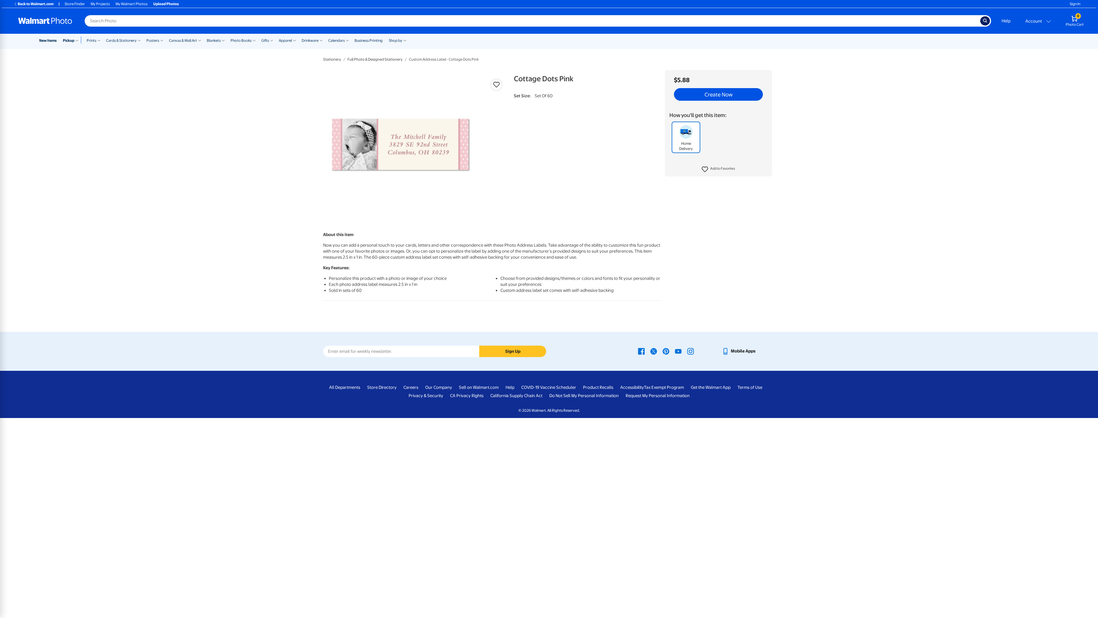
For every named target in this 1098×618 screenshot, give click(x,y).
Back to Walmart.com (35, 4)
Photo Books (241, 40)
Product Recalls (598, 387)
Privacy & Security (426, 395)
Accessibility (632, 387)
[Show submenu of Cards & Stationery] (139, 40)
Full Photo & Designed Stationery (375, 59)
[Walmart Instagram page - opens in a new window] (690, 351)
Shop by (395, 40)
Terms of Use (749, 387)
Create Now (719, 94)
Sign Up (512, 351)
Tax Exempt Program (664, 387)
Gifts (265, 40)
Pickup (68, 40)
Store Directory (382, 387)
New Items (48, 40)
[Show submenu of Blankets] (223, 40)
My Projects (100, 4)
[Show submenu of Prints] (99, 40)
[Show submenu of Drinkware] (321, 40)
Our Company (438, 387)
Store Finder (75, 4)
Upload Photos (166, 4)
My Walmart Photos (132, 4)
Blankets (214, 40)
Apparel (285, 40)
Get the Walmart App (711, 387)
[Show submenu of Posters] (162, 40)
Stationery (332, 59)
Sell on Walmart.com (479, 387)
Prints (91, 40)
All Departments (344, 387)
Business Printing (369, 40)
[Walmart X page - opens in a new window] (653, 351)
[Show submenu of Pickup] (78, 40)
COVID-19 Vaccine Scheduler (548, 387)
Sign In (1075, 4)
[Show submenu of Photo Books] (254, 40)
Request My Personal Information (658, 395)
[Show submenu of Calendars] (347, 40)
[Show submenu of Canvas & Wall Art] (199, 40)
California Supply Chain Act (516, 395)
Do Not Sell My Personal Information (584, 395)
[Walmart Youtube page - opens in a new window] (678, 351)
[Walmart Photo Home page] (45, 21)
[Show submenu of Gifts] (271, 40)
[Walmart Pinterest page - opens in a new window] (666, 351)
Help (1006, 20)
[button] (718, 169)
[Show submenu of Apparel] (294, 40)
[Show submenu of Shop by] (405, 40)
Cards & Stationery (121, 40)
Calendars (336, 40)
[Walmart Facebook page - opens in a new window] (641, 351)
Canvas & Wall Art (183, 40)
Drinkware (310, 40)
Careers (410, 387)
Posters (152, 40)
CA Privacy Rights (467, 395)
